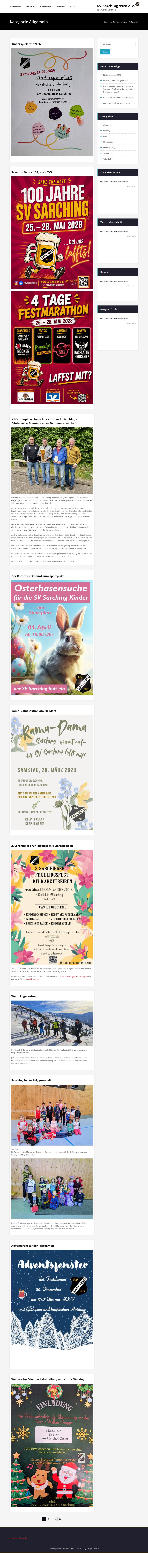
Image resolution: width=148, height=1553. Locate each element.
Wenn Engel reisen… (25, 996)
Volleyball (107, 159)
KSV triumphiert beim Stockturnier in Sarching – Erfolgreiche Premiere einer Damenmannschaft (44, 421)
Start (106, 22)
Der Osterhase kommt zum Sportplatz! (38, 576)
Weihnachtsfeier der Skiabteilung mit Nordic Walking (48, 1379)
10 (55, 1519)
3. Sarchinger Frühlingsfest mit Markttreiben (42, 846)
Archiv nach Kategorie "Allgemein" (125, 22)
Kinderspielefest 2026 (26, 44)
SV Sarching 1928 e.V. (116, 5)
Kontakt (73, 6)
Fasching (106, 131)
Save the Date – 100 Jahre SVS (31, 172)
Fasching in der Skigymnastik (31, 1080)
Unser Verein (30, 6)
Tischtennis (107, 153)
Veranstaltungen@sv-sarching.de (75, 976)
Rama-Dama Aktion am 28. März (33, 711)
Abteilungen (15, 6)
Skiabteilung (108, 142)
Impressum (13, 1538)
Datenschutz (24, 1538)
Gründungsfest (46, 6)
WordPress (69, 1548)
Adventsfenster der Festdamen (32, 1246)
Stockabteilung (109, 148)
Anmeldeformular (33, 979)
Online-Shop (61, 6)
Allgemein (107, 125)
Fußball (106, 136)
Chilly (84, 1548)
